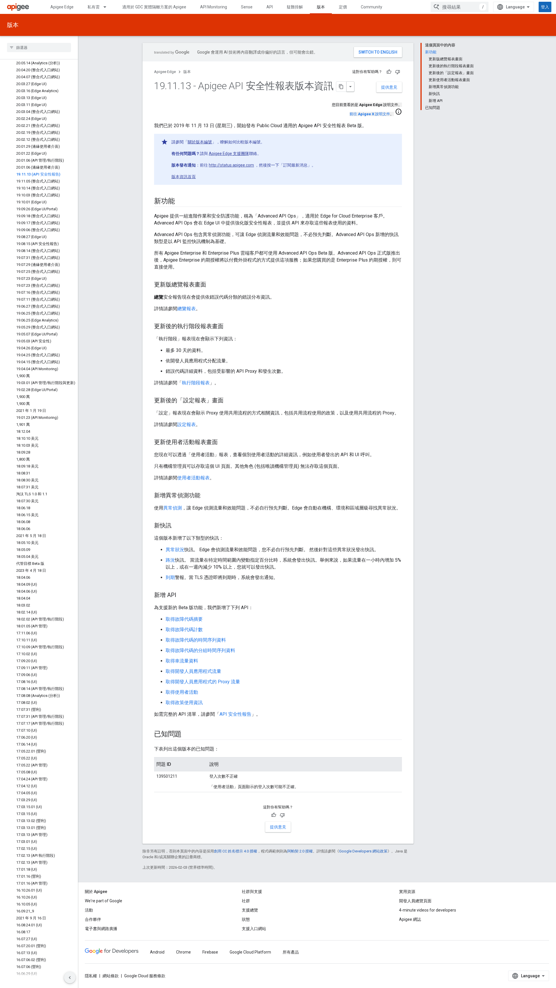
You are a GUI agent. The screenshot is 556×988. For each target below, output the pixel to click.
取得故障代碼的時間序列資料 (196, 640)
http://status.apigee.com (231, 165)
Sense (247, 7)
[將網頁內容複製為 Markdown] (341, 87)
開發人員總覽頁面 (415, 900)
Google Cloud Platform (250, 952)
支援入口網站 (254, 928)
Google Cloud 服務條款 (144, 976)
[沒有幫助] (397, 71)
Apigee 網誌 (410, 919)
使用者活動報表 (193, 478)
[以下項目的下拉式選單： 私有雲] (107, 7)
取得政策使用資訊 (184, 702)
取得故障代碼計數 (184, 629)
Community (371, 7)
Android (157, 952)
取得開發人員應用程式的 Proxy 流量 (203, 681)
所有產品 (291, 952)
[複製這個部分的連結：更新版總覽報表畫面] (212, 285)
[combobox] (460, 7)
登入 (545, 7)
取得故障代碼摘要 (184, 619)
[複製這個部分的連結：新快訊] (177, 526)
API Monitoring (213, 7)
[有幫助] (389, 71)
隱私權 (91, 976)
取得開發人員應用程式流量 (193, 671)
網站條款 (111, 976)
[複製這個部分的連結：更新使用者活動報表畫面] (223, 442)
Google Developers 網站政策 (363, 851)
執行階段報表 (196, 383)
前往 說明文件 (370, 114)
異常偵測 (172, 508)
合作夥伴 (93, 919)
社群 (246, 900)
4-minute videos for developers (427, 910)
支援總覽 (250, 910)
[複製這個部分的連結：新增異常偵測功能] (206, 495)
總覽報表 (186, 308)
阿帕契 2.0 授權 (300, 851)
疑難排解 (295, 7)
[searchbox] (39, 47)
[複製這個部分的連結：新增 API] (182, 595)
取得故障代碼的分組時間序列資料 (200, 650)
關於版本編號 (200, 142)
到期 (170, 577)
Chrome (183, 952)
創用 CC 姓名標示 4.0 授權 (235, 851)
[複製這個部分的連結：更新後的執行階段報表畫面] (229, 326)
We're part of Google (103, 900)
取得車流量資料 (182, 661)
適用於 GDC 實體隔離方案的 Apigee (154, 7)
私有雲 (93, 7)
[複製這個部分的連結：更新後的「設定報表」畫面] (229, 400)
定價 (343, 7)
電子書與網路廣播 (101, 928)
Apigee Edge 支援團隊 (229, 153)
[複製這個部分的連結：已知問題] (187, 734)
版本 (321, 7)
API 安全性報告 (235, 714)
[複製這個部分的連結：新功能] (180, 201)
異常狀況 (175, 549)
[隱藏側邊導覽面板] (70, 977)
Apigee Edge (62, 7)
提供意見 (389, 87)
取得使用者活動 (182, 692)
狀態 (246, 919)
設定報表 (186, 424)
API (269, 7)
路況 (170, 560)
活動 (89, 910)
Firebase (210, 952)
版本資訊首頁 (183, 176)
